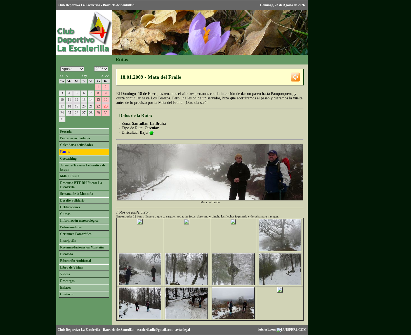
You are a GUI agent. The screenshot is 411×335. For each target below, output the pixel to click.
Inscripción (68, 241)
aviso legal (182, 330)
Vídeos (65, 274)
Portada (66, 131)
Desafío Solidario (72, 200)
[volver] (295, 77)
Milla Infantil (69, 176)
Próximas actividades (75, 138)
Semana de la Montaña (76, 194)
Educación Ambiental (75, 261)
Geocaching (68, 159)
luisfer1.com (267, 329)
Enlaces (65, 287)
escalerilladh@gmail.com (155, 330)
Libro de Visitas (71, 267)
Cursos (65, 214)
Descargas (67, 281)
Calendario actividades (76, 145)
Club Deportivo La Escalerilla (79, 330)
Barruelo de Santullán (118, 330)
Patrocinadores (71, 227)
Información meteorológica (79, 220)
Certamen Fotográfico (75, 234)
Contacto (66, 294)
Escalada (66, 254)
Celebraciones (70, 207)
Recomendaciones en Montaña (82, 247)
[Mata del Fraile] (140, 223)
